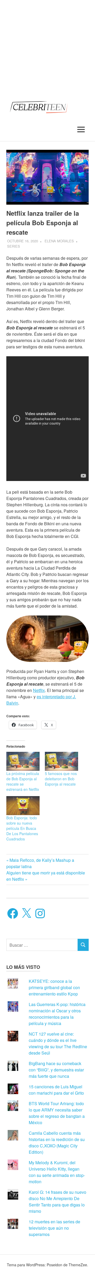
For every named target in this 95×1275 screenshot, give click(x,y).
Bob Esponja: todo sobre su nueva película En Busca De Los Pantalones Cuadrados (22, 828)
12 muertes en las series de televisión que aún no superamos (54, 1228)
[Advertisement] (47, 47)
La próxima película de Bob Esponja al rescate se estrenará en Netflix (22, 781)
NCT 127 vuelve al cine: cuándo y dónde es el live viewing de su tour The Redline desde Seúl (58, 1043)
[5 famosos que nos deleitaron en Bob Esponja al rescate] (61, 761)
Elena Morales (59, 240)
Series (13, 246)
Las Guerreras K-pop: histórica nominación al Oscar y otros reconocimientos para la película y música (57, 1013)
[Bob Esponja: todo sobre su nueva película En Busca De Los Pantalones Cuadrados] (23, 805)
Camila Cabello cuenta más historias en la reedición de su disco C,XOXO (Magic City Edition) (57, 1142)
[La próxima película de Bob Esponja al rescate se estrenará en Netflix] (23, 761)
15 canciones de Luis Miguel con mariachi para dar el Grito (56, 1090)
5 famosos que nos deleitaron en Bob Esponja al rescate (61, 779)
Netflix (39, 690)
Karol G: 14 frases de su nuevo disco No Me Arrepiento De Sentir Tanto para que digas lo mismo (57, 1201)
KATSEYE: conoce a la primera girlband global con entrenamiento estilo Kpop (54, 987)
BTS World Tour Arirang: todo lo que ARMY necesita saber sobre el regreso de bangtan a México (57, 1112)
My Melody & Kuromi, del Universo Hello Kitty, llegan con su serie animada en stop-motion (57, 1172)
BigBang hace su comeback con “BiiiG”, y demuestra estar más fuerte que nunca (56, 1069)
